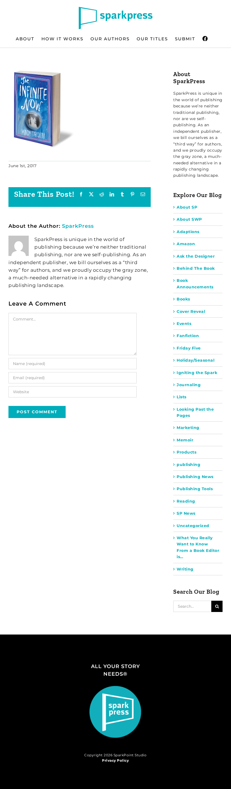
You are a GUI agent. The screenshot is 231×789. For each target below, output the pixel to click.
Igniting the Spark (197, 372)
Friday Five (189, 348)
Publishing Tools (195, 488)
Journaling (189, 384)
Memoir (185, 440)
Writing (185, 569)
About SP (187, 207)
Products (186, 452)
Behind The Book (196, 268)
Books (183, 299)
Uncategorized (193, 525)
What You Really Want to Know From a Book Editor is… (198, 547)
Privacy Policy (115, 760)
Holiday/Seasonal (195, 360)
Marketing (188, 427)
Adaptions (188, 231)
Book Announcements (195, 283)
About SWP (189, 219)
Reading (186, 501)
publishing (188, 464)
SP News (186, 513)
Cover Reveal (191, 311)
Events (184, 323)
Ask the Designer (196, 256)
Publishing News (195, 476)
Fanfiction (188, 335)
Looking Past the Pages (195, 412)
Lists (181, 396)
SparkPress (78, 226)
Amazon (186, 243)
